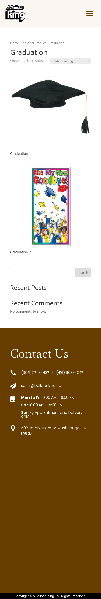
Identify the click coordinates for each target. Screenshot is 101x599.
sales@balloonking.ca (41, 385)
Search (83, 272)
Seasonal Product (33, 43)
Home (14, 43)
